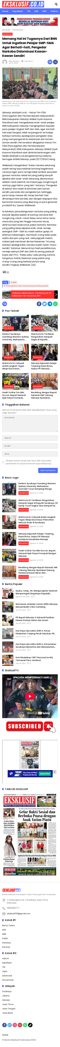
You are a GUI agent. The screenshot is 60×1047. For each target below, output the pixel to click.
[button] (56, 4)
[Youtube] (20, 1025)
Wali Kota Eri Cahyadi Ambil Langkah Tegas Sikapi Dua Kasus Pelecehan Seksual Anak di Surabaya (14, 366)
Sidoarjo (6, 1000)
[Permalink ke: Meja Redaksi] (5, 61)
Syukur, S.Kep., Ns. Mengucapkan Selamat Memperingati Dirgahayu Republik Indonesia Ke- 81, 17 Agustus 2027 (36, 592)
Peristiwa (6, 942)
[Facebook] (39, 304)
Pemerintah (7, 34)
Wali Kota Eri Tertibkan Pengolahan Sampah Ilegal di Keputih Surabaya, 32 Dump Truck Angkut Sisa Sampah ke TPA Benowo (44, 337)
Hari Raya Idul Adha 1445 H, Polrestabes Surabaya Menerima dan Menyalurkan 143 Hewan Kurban (36, 645)
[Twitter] (44, 304)
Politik (5, 938)
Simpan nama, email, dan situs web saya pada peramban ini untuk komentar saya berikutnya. (29, 462)
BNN (14, 282)
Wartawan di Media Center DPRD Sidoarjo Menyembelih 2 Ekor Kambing (37, 605)
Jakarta (5, 995)
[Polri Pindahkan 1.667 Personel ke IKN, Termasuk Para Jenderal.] (7, 660)
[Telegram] (50, 304)
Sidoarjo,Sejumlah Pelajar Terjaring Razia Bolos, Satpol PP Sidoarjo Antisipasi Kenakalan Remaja (44, 366)
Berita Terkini (8, 925)
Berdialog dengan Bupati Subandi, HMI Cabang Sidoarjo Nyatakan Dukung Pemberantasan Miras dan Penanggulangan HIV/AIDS (44, 395)
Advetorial (7, 975)
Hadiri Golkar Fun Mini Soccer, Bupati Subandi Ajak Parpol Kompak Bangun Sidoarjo (14, 395)
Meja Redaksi (14, 61)
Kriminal (6, 947)
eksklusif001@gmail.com (19, 913)
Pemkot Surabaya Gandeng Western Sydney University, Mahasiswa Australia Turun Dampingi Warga (15, 337)
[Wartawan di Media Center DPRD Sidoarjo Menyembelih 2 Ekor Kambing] (7, 606)
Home (5, 1035)
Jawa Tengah (8, 1008)
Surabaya (6, 991)
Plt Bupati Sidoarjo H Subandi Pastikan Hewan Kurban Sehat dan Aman (35, 619)
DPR (4, 929)
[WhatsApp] (55, 304)
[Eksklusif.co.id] (23, 4)
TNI (3, 967)
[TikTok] (30, 1025)
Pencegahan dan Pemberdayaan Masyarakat (27, 286)
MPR (4, 934)
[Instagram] (15, 1025)
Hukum (5, 958)
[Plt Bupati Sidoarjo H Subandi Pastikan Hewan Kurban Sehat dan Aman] (7, 620)
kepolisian (7, 962)
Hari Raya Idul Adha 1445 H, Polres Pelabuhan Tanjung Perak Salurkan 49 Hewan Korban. (35, 632)
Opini (4, 971)
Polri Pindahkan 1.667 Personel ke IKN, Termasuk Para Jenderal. (34, 659)
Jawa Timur (8, 1004)
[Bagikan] (55, 62)
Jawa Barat (7, 1013)
